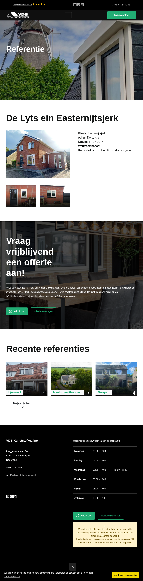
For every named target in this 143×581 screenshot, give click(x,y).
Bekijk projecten (21, 403)
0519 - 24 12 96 (14, 467)
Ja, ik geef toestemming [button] (125, 575)
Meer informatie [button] (12, 576)
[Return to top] (72, 567)
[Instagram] (79, 4)
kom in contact (121, 15)
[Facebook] (75, 4)
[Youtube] (82, 4)
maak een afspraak (110, 515)
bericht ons (18, 311)
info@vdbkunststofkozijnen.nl (21, 475)
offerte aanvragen (43, 311)
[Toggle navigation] (68, 15)
